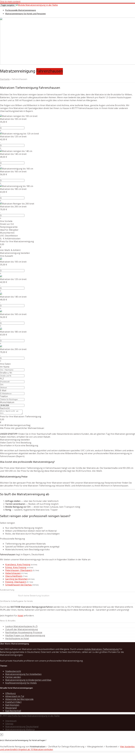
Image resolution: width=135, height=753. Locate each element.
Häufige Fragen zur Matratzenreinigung (25, 635)
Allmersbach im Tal (14, 696)
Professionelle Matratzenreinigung (20, 10)
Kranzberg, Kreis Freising (17, 564)
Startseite (5, 79)
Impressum (10, 720)
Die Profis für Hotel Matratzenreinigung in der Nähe (34, 715)
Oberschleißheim (13, 576)
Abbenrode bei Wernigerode (19, 699)
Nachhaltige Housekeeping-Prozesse (23, 632)
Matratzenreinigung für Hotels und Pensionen (25, 14)
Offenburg (10, 693)
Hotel (20, 615)
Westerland (11, 707)
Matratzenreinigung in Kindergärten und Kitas (28, 679)
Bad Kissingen (12, 705)
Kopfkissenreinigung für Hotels (21, 682)
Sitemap (9, 723)
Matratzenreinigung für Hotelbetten (23, 674)
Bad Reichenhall (13, 710)
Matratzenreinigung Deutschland (21, 726)
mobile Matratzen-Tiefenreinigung (101, 649)
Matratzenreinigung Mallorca (20, 729)
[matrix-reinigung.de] (37, 5)
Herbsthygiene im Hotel (17, 638)
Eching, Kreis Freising (15, 567)
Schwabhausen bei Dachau (18, 584)
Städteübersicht (13, 671)
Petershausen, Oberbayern (18, 570)
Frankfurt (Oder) (13, 702)
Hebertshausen (13, 573)
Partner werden (13, 677)
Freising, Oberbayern (15, 581)
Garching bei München (16, 579)
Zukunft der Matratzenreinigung (21, 629)
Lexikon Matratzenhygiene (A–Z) (21, 626)
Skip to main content (10, 1)
